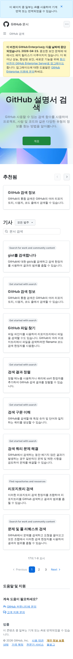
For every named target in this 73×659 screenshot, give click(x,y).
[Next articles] (67, 177)
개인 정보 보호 (55, 640)
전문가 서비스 (35, 644)
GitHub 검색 (16, 33)
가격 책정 (17, 644)
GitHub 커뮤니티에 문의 (21, 606)
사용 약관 (38, 640)
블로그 (51, 644)
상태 (6, 644)
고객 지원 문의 (16, 612)
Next (54, 569)
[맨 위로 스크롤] (64, 650)
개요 (36, 141)
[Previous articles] (57, 177)
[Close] (62, 6)
